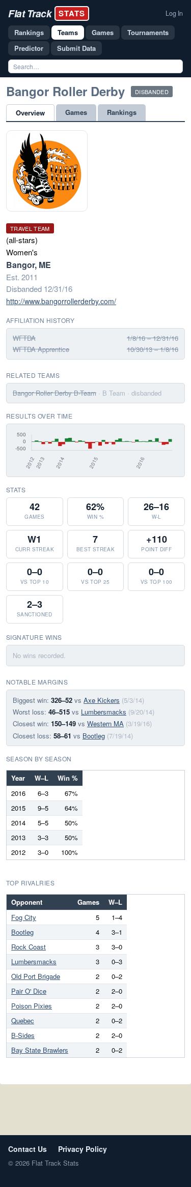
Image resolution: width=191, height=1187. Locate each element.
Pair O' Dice (28, 991)
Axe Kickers (102, 700)
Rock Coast (28, 947)
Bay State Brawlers (39, 1050)
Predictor (28, 48)
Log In (174, 13)
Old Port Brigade (35, 976)
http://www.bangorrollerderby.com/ (61, 301)
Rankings (29, 32)
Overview (30, 112)
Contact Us (27, 1149)
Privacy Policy (82, 1149)
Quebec (22, 1020)
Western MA (105, 723)
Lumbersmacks (103, 712)
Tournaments (148, 32)
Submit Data (76, 48)
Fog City (23, 917)
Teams (68, 32)
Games (103, 32)
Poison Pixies (31, 1006)
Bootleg (94, 735)
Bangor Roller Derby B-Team (54, 393)
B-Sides (23, 1035)
